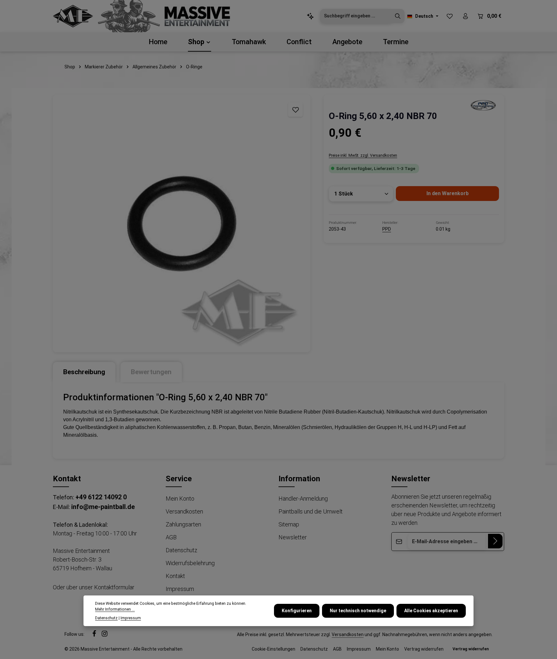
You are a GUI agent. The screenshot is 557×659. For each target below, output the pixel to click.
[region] (181, 223)
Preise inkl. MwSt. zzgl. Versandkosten (363, 155)
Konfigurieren (297, 610)
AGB (171, 537)
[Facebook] (95, 635)
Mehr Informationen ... (115, 609)
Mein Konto (180, 498)
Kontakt (175, 576)
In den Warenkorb (447, 193)
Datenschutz (181, 550)
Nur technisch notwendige (358, 610)
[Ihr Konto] (465, 16)
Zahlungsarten (183, 524)
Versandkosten (184, 511)
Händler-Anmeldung (303, 498)
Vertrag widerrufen (424, 649)
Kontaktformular (114, 587)
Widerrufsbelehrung (190, 563)
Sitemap (288, 524)
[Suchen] (398, 16)
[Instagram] (104, 635)
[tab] (84, 372)
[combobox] (355, 16)
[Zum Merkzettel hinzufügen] (295, 109)
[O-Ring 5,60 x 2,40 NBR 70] (181, 223)
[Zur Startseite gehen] (73, 16)
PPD (386, 229)
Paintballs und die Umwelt (310, 511)
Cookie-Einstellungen (273, 649)
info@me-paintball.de (103, 507)
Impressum (180, 588)
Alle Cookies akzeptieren (431, 610)
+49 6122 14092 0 (101, 497)
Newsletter (292, 537)
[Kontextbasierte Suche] (310, 16)
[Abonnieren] (495, 541)
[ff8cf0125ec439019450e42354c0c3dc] (483, 104)
